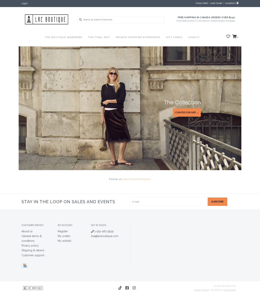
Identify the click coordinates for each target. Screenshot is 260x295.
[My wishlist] (228, 37)
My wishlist (64, 240)
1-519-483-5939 (104, 231)
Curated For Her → (187, 112)
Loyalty (194, 37)
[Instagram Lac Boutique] (134, 288)
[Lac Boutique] (47, 19)
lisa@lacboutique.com (104, 236)
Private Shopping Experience (138, 37)
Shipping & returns (33, 250)
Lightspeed (230, 290)
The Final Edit (99, 37)
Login (25, 3)
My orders (64, 236)
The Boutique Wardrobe (63, 37)
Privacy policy (30, 245)
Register (63, 231)
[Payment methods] (25, 266)
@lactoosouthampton (137, 179)
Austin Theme (201, 290)
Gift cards (174, 37)
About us (27, 231)
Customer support (33, 255)
